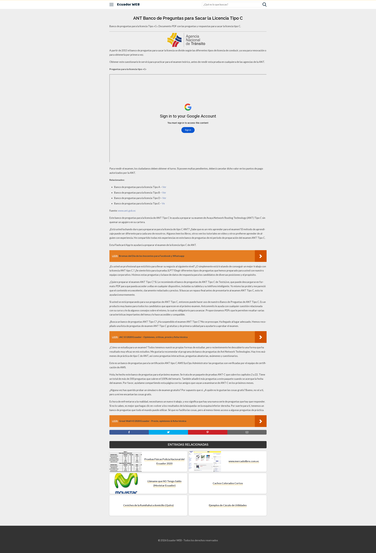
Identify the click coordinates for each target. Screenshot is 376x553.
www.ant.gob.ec (127, 210)
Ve (163, 203)
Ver (164, 187)
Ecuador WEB (128, 4)
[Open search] (264, 4)
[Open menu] (111, 4)
